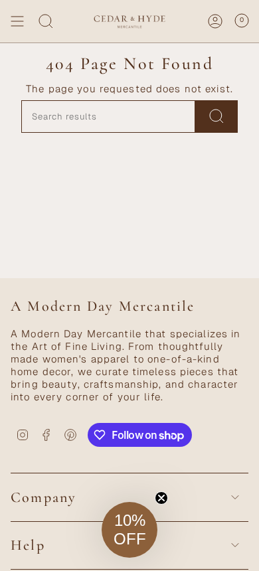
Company (43, 497)
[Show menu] (17, 21)
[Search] (46, 21)
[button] (129, 530)
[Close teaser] (161, 498)
